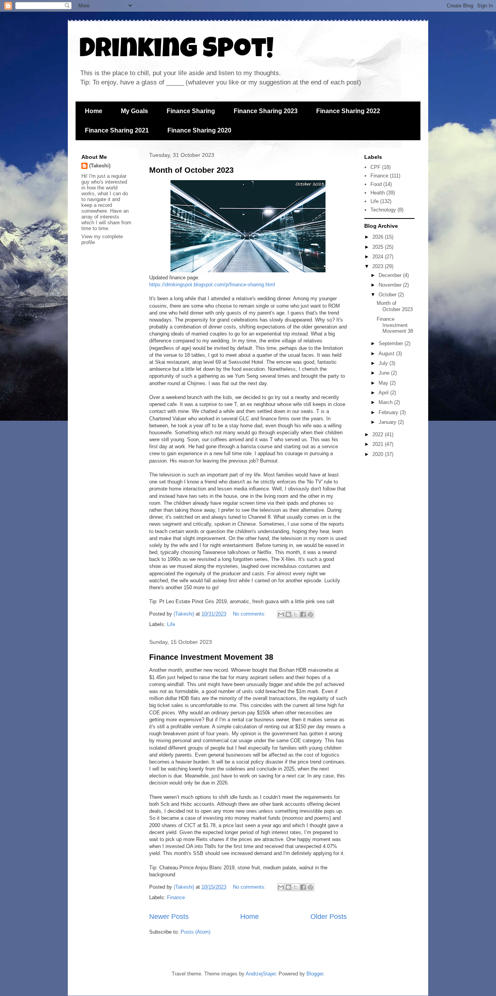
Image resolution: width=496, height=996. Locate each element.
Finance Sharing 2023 (266, 111)
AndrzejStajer (261, 974)
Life (171, 624)
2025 (378, 247)
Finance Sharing (191, 111)
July (384, 363)
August (387, 353)
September (392, 343)
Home (93, 111)
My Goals (134, 111)
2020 (378, 454)
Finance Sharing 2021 (117, 130)
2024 (378, 257)
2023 (378, 266)
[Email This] (281, 614)
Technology (383, 210)
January (388, 422)
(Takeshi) (99, 166)
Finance (176, 897)
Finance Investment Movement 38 (211, 657)
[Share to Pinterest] (310, 614)
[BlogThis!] (288, 614)
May (384, 383)
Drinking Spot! (176, 51)
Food (376, 184)
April (384, 393)
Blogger (315, 974)
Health (377, 193)
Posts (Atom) (195, 932)
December (391, 275)
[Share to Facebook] (303, 614)
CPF (375, 167)
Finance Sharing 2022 (348, 111)
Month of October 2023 (191, 170)
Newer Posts (169, 916)
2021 (378, 444)
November (391, 285)
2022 (378, 434)
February (389, 412)
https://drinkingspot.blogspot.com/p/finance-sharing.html (212, 284)
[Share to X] (296, 614)
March (386, 402)
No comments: (250, 614)
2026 (378, 237)
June (385, 373)
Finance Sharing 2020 (199, 130)
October (388, 295)
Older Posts (328, 916)
